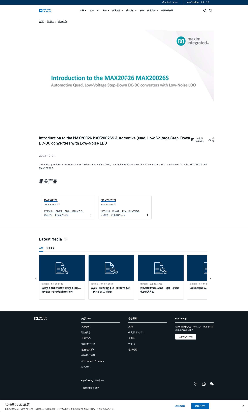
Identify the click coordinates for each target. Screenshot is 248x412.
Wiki (130, 343)
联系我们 (86, 366)
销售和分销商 (88, 355)
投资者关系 (87, 349)
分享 (213, 139)
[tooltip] (58, 204)
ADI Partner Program (92, 361)
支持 (130, 326)
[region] (124, 406)
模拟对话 (132, 349)
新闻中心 (86, 338)
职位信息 (86, 332)
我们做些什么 (88, 343)
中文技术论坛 (135, 332)
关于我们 (86, 326)
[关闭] (243, 406)
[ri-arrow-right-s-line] (210, 278)
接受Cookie (200, 405)
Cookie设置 (180, 405)
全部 (41, 248)
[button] (197, 139)
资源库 (131, 338)
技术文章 (50, 248)
